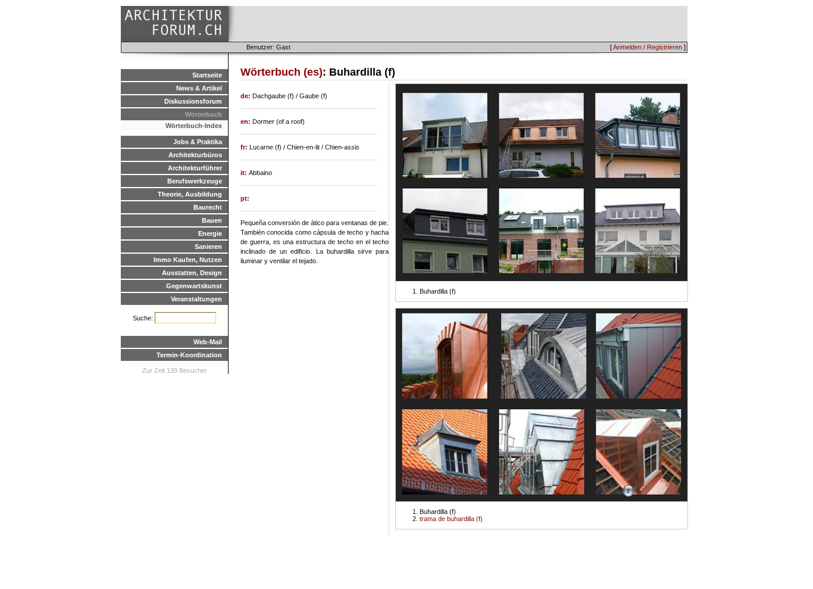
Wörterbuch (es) (281, 72)
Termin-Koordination (189, 355)
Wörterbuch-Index (193, 125)
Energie (210, 233)
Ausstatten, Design (192, 272)
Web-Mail (207, 341)
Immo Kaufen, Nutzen (188, 259)
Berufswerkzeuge (194, 181)
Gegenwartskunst (194, 285)
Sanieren (208, 246)
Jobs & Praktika (197, 141)
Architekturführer (195, 168)
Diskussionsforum (193, 101)
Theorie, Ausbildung (190, 194)
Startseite (207, 75)
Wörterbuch (203, 114)
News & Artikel (199, 88)
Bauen (212, 220)
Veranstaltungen (196, 299)
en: (246, 121)
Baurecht (207, 207)
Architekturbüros (195, 154)
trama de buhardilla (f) (451, 518)
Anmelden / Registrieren (647, 47)
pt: (244, 198)
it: (244, 172)
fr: (244, 147)
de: (246, 95)
